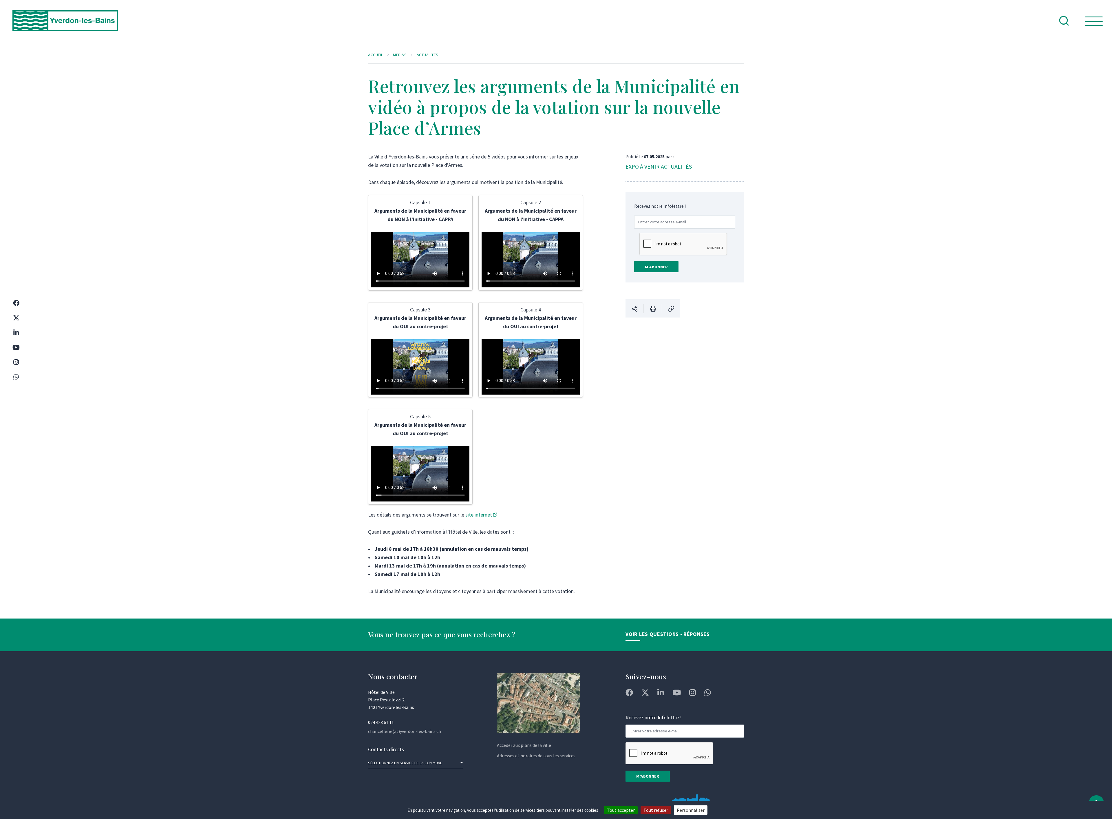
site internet (478, 514)
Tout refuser (655, 810)
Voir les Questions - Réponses (667, 634)
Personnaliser (691, 810)
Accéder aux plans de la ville (524, 745)
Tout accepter (621, 810)
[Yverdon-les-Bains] (65, 25)
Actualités (427, 54)
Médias (400, 54)
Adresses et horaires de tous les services (536, 755)
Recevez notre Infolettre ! (660, 206)
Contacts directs (386, 749)
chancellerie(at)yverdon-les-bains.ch (404, 731)
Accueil (375, 54)
